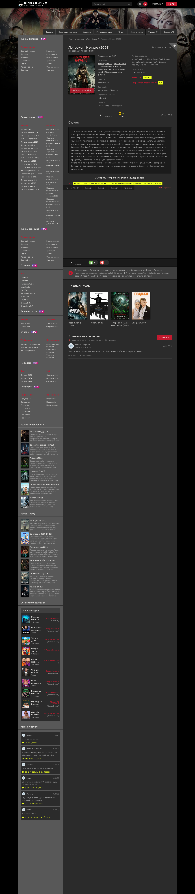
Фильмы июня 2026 (29, 151)
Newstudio (25, 287)
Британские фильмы (29, 347)
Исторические (27, 67)
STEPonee (25, 296)
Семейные (25, 402)
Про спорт (25, 418)
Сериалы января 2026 (51, 133)
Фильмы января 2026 (29, 132)
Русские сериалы (104, 32)
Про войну (25, 405)
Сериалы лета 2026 (52, 183)
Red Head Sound (28, 293)
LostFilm (24, 280)
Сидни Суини (51, 326)
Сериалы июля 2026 (52, 172)
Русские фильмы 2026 (30, 170)
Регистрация (157, 4)
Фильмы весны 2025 (29, 180)
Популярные (26, 399)
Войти (171, 4)
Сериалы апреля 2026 (51, 150)
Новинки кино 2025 (29, 177)
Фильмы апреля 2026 (29, 142)
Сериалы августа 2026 (52, 178)
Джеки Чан (25, 326)
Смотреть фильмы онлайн (78, 39)
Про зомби (25, 408)
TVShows (25, 299)
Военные (25, 57)
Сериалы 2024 (52, 378)
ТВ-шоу (121, 32)
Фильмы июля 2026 (28, 154)
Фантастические (53, 67)
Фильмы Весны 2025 (107, 69)
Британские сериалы (51, 350)
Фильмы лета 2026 (28, 161)
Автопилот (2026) (33, 758)
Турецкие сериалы (50, 356)
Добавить (164, 337)
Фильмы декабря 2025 (30, 189)
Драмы (24, 63)
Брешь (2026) (31, 743)
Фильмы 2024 (26, 378)
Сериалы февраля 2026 (52, 139)
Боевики (24, 54)
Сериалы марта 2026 (53, 144)
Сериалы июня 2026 (52, 167)
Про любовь (26, 414)
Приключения (52, 57)
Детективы (25, 60)
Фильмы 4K (153, 32)
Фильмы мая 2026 (28, 145)
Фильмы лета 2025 (28, 183)
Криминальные (52, 241)
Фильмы (49, 32)
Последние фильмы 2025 (110, 66)
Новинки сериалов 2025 (52, 200)
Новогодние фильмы (68, 32)
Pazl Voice (25, 290)
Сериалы (87, 32)
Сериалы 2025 (52, 375)
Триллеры (50, 60)
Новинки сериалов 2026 (52, 189)
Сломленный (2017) (34, 788)
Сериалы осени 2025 (53, 216)
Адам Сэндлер (27, 323)
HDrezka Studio (27, 284)
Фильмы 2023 (26, 381)
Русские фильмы (28, 350)
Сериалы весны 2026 (53, 161)
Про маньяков (52, 405)
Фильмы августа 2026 (30, 158)
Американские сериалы (52, 345)
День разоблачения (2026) (37, 772)
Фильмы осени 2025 (29, 186)
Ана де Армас (52, 323)
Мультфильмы (136, 32)
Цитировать (87, 355)
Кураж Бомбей (27, 306)
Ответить (72, 355)
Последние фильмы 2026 (31, 167)
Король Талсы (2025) (34, 804)
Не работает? (165, 188)
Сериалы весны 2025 (53, 205)
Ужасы (94, 39)
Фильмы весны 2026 (29, 148)
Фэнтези (50, 70)
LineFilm (24, 277)
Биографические (28, 51)
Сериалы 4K (169, 32)
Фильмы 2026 (26, 129)
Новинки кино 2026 (29, 164)
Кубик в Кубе (26, 303)
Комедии (24, 70)
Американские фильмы (30, 344)
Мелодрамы (51, 54)
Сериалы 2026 (52, 129)
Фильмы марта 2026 (29, 139)
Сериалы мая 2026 (52, 155)
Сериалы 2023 (52, 381)
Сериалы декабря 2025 (52, 222)
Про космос (26, 411)
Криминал (50, 51)
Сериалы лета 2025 (52, 211)
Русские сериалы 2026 (52, 194)
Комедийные (26, 260)
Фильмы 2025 (120, 63)
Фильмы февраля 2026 (30, 135)
